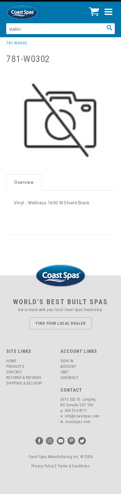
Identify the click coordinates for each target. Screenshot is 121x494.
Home (11, 361)
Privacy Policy (42, 466)
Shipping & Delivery (24, 383)
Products (15, 366)
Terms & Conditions (73, 466)
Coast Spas (32, 12)
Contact (14, 372)
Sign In (67, 361)
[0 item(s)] (95, 9)
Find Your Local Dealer (60, 323)
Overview (24, 182)
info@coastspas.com (82, 416)
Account (68, 366)
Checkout (69, 378)
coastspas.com (78, 422)
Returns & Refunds (23, 378)
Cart (64, 372)
